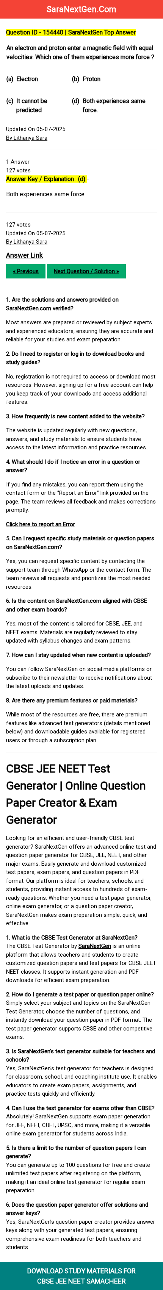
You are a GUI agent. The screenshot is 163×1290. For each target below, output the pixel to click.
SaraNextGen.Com (81, 9)
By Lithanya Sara (26, 137)
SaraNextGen (94, 946)
